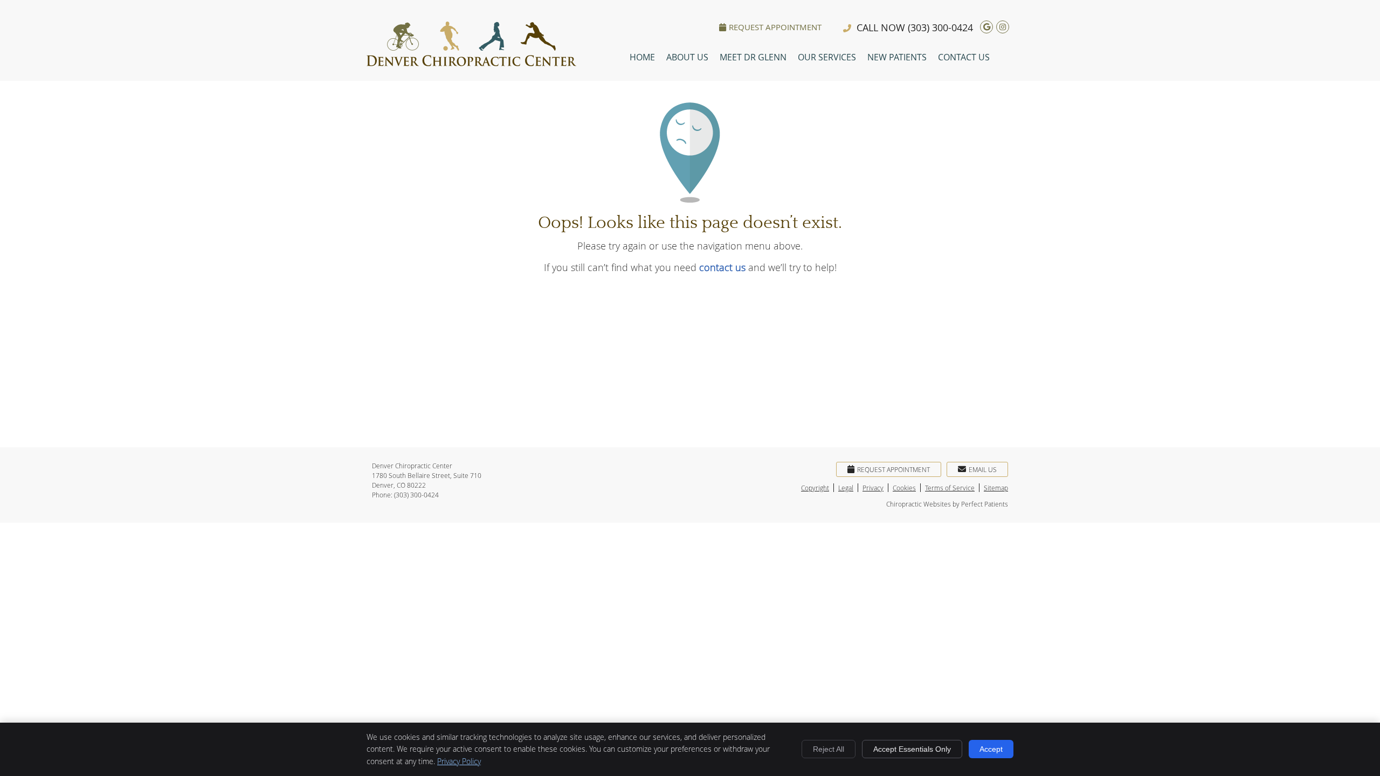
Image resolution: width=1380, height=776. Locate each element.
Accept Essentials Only (912, 749)
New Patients (897, 57)
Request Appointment (775, 27)
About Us (687, 57)
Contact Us (964, 57)
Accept (991, 749)
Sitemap (996, 487)
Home (642, 57)
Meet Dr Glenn (753, 57)
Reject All (828, 749)
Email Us (983, 469)
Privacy (873, 487)
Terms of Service (950, 487)
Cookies (904, 487)
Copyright (815, 487)
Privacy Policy (459, 761)
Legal (845, 487)
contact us (722, 267)
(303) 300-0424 (940, 27)
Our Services (827, 57)
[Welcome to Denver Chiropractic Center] (471, 62)
